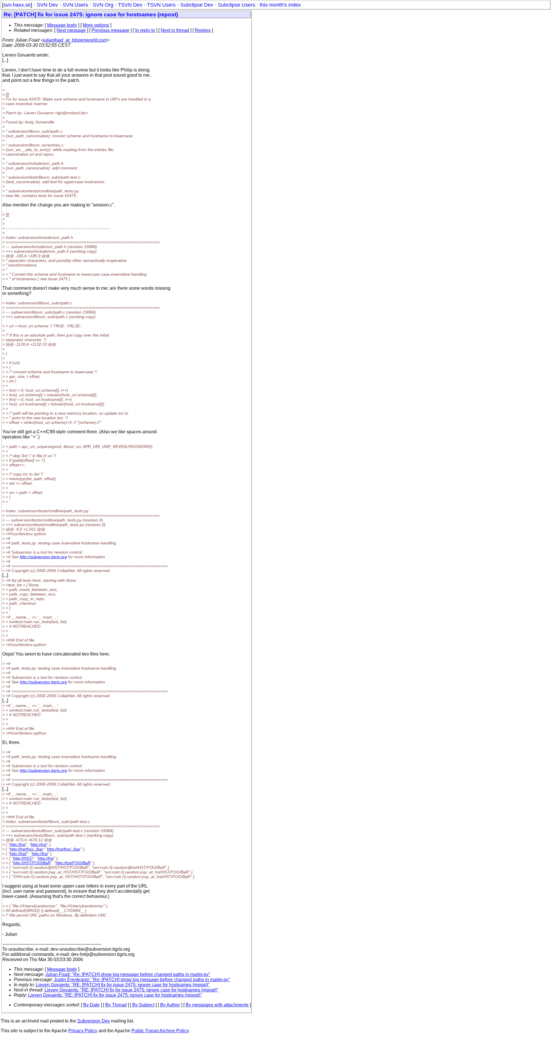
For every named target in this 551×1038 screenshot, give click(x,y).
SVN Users (75, 5)
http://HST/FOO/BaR (32, 863)
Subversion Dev (93, 1020)
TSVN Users (161, 5)
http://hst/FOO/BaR (73, 863)
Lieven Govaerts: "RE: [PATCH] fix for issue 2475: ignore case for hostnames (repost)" (123, 984)
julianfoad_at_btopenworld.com (75, 40)
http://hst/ (18, 853)
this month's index (280, 5)
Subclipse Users (236, 5)
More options (96, 25)
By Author (170, 1004)
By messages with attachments (217, 1004)
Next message (71, 30)
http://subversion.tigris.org (43, 556)
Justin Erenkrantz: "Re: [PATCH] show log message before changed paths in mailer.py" (142, 979)
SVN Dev (47, 5)
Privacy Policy (82, 1030)
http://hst (18, 844)
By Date (91, 1004)
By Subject (143, 1004)
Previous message (110, 30)
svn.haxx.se (17, 5)
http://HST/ (23, 858)
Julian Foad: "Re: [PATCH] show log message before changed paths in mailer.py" (127, 974)
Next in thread (175, 30)
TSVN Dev (130, 5)
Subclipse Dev (196, 5)
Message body (62, 25)
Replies (203, 30)
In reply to (145, 30)
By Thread (116, 1004)
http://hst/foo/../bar (26, 849)
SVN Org (103, 5)
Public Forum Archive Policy (160, 1030)
